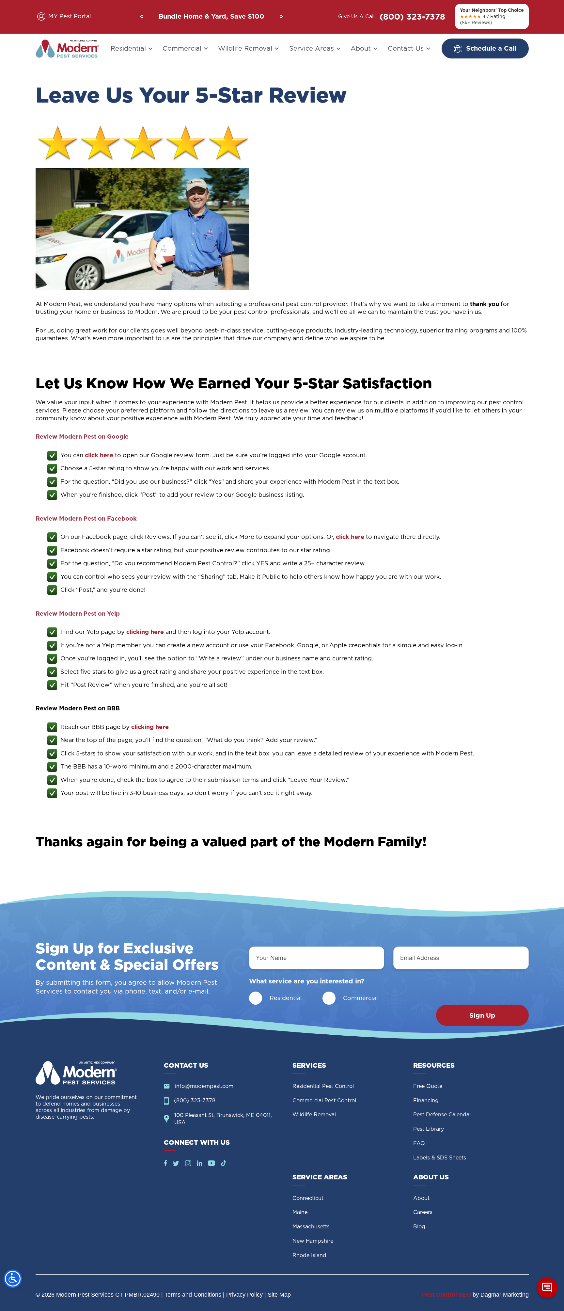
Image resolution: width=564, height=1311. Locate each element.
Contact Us (406, 48)
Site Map (279, 1294)
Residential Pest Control (323, 1086)
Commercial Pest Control (324, 1100)
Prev (141, 16)
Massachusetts (311, 1226)
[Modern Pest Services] (67, 49)
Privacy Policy (244, 1294)
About (361, 48)
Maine (299, 1212)
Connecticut (307, 1198)
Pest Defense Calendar (442, 1114)
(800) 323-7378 (412, 16)
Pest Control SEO (446, 1294)
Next (281, 16)
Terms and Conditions (192, 1294)
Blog (419, 1226)
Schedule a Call (491, 48)
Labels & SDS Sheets (439, 1157)
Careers (422, 1212)
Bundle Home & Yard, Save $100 (211, 16)
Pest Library (428, 1128)
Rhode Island (309, 1255)
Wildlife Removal (245, 48)
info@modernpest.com (204, 1086)
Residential (128, 48)
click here (99, 455)
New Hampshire (312, 1241)
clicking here (145, 632)
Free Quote (427, 1086)
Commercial (182, 48)
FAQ (419, 1143)
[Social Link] (165, 1164)
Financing (426, 1100)
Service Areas (311, 48)
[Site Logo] (95, 1073)
